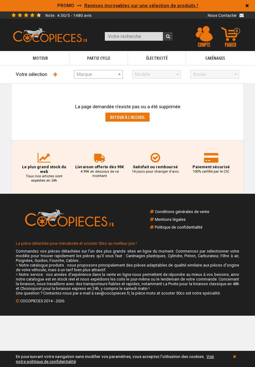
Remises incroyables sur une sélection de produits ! (141, 5)
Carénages (215, 58)
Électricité (157, 58)
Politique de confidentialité (178, 227)
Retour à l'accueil (127, 117)
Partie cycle (98, 58)
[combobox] (98, 74)
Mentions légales (170, 219)
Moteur (40, 58)
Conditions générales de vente (182, 211)
